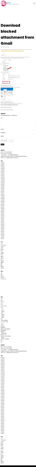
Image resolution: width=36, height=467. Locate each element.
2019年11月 (2, 207)
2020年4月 (2, 200)
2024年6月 (2, 182)
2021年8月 (2, 191)
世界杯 (2, 248)
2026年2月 (2, 164)
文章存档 (2, 314)
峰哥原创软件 (3, 327)
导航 (2, 313)
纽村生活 (2, 258)
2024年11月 (2, 178)
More (2, 307)
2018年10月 (2, 225)
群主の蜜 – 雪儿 (3, 334)
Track (2, 323)
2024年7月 (2, 181)
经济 (1, 259)
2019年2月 (2, 220)
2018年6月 (2, 231)
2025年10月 (3, 168)
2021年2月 (2, 194)
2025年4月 (2, 171)
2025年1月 (2, 175)
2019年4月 (2, 217)
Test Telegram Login (4, 321)
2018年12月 (2, 223)
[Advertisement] (18, 14)
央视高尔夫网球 (3, 333)
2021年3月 (2, 192)
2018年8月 (2, 228)
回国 (1, 250)
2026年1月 (2, 165)
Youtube (2, 246)
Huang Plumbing (4, 306)
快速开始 (2, 337)
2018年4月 (2, 234)
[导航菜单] (34, 3)
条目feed (2, 276)
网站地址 (2, 136)
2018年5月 (2, 233)
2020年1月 (2, 204)
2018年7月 (2, 230)
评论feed (2, 277)
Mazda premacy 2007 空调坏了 (6, 153)
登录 (1, 274)
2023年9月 (2, 185)
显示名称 (2, 129)
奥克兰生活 (2, 326)
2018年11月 (2, 224)
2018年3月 (2, 235)
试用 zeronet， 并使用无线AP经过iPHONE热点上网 (9, 157)
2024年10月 (3, 180)
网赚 (1, 263)
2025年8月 (2, 170)
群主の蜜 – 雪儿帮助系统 (5, 339)
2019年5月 (2, 215)
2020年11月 (2, 195)
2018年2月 (2, 237)
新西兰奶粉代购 (3, 330)
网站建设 (2, 260)
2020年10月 (3, 197)
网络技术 (2, 262)
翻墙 (1, 265)
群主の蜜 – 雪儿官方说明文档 (6, 336)
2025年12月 (3, 167)
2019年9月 (2, 210)
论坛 (1, 340)
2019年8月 (2, 211)
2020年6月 (2, 198)
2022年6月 (2, 187)
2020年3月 (2, 201)
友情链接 (2, 311)
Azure (2, 243)
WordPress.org (3, 278)
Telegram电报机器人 (4, 320)
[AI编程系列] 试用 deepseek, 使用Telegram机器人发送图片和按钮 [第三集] (14, 156)
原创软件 (2, 249)
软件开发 (2, 268)
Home (2, 303)
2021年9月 (2, 190)
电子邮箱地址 (3, 132)
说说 (1, 341)
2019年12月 (2, 205)
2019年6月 (2, 214)
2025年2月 (2, 174)
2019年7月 (2, 212)
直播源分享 (2, 331)
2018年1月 (2, 238)
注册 (1, 273)
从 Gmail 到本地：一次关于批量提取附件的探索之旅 (9, 154)
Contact (2, 301)
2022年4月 (2, 188)
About (2, 298)
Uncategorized (3, 245)
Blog (1, 300)
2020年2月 (2, 202)
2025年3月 (2, 172)
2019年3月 (2, 218)
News (2, 318)
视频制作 (2, 266)
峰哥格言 (2, 253)
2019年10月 (2, 208)
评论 (2, 118)
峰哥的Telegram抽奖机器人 (5, 329)
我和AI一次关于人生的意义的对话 (6, 152)
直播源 (2, 256)
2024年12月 (3, 177)
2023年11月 (2, 184)
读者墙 (2, 317)
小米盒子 (2, 252)
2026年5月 (2, 162)
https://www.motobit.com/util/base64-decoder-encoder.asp (9, 104)
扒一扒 (2, 255)
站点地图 (2, 316)
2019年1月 (2, 221)
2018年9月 (2, 227)
